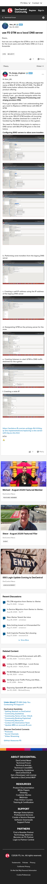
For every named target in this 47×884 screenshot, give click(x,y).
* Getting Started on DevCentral (17, 711)
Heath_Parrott (24, 667)
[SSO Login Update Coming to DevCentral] (23, 561)
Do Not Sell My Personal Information (24, 870)
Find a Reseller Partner (23, 832)
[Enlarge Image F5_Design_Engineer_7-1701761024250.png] (23, 344)
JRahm (20, 682)
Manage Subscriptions (23, 812)
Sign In (41, 10)
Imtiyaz (21, 604)
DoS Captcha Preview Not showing (21, 633)
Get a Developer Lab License (23, 775)
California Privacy (23, 867)
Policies (25, 863)
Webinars (23, 797)
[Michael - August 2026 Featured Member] (23, 474)
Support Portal (23, 822)
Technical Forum (10, 18)
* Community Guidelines (14, 713)
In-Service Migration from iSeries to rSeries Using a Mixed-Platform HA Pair (25, 609)
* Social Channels (11, 734)
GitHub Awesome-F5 (12, 740)
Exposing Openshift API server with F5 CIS (24, 688)
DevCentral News (9, 494)
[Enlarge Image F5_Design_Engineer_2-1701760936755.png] (23, 176)
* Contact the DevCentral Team (17, 723)
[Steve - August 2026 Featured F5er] (23, 517)
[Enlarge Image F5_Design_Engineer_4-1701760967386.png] (23, 232)
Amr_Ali (13, 25)
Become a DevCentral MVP (23, 777)
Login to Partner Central (23, 840)
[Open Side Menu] (3, 10)
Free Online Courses (24, 800)
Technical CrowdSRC (23, 768)
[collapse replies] (23, 71)
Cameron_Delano (24, 659)
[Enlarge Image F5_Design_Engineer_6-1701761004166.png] (23, 308)
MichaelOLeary (24, 690)
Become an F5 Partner (23, 837)
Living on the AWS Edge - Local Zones (23, 664)
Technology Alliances (23, 835)
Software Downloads (23, 820)
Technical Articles (23, 765)
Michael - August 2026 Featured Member (23, 490)
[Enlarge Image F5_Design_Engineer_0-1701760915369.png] (23, 147)
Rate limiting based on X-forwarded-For (23, 625)
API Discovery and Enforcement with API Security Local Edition (24, 656)
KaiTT (21, 612)
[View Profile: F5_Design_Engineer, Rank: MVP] (5, 74)
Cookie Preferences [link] (23, 875)
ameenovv (22, 628)
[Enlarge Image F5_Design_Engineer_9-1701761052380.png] (23, 406)
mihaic (21, 674)
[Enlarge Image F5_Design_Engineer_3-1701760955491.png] (23, 204)
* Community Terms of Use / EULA (18, 716)
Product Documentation (23, 788)
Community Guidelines (23, 770)
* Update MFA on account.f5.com (17, 725)
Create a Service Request (23, 817)
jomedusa (22, 620)
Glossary (23, 792)
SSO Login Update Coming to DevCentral (23, 578)
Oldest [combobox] (40, 66)
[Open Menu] (43, 17)
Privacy (32, 863)
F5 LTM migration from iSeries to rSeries (24, 601)
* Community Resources (14, 720)
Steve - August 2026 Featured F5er (20, 534)
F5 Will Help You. (17, 702)
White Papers (23, 790)
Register (32, 10)
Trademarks (16, 863)
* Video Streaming (11, 736)
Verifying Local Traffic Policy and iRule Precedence (23, 680)
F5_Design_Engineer (17, 73)
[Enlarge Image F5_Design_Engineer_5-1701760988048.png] (23, 272)
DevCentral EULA (23, 773)
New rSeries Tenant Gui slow (19, 617)
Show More (25, 640)
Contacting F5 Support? (14, 704)
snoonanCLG (23, 636)
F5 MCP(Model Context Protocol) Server (23, 672)
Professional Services (23, 815)
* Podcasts (8, 731)
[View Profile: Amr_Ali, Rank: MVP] (5, 26)
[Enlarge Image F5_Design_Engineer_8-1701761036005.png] (23, 376)
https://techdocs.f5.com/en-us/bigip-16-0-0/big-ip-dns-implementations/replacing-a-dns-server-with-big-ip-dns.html (23, 430)
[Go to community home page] (17, 10)
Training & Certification (23, 802)
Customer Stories (23, 795)
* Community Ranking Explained (17, 718)
